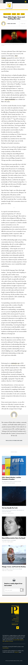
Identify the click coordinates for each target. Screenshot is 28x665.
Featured (14, 14)
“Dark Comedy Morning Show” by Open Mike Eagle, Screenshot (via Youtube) (12, 45)
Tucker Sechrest (5, 648)
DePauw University (9, 641)
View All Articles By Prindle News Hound (14, 440)
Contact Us (16, 652)
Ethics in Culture (7, 14)
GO (23, 589)
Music (18, 14)
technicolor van (15, 363)
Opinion (22, 14)
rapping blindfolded (10, 99)
